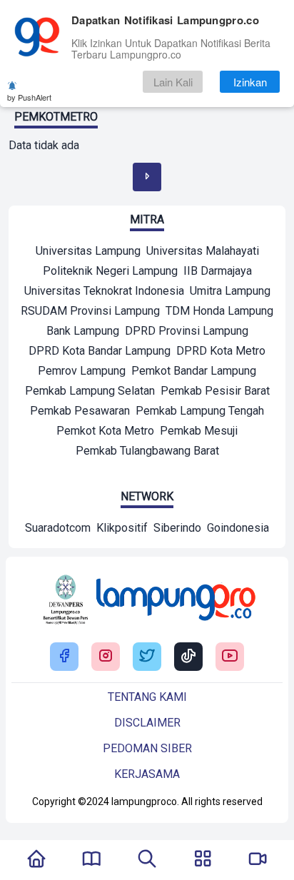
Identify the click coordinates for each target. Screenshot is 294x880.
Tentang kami (147, 697)
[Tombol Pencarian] (147, 860)
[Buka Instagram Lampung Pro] (105, 657)
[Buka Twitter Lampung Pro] (147, 657)
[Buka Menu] (202, 860)
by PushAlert (29, 97)
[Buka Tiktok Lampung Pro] (188, 657)
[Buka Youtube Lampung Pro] (229, 657)
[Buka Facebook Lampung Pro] (64, 657)
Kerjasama (147, 774)
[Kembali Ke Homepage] (36, 860)
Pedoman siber (147, 748)
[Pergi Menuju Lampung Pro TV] (257, 860)
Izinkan (250, 81)
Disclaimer (147, 722)
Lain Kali (173, 81)
